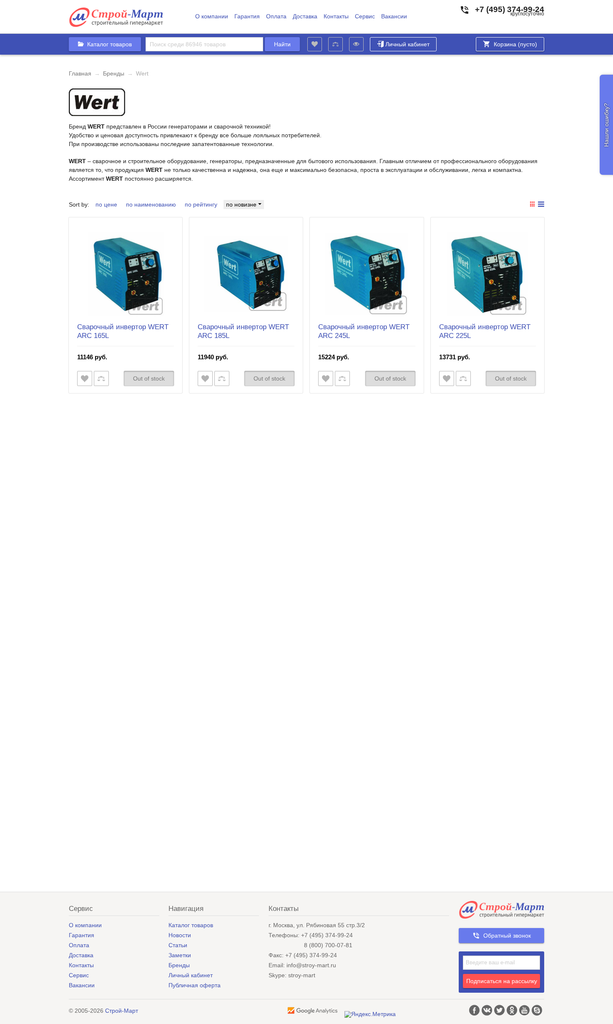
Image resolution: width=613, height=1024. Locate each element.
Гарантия (247, 16)
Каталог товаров (190, 925)
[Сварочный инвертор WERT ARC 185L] (246, 274)
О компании (211, 16)
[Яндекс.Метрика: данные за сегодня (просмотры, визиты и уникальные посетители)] (370, 1014)
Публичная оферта (194, 985)
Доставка (305, 16)
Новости (179, 935)
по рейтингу (201, 204)
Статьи (177, 945)
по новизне (242, 204)
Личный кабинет (407, 44)
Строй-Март (121, 1010)
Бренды (113, 73)
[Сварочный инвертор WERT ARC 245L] (366, 274)
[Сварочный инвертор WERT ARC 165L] (125, 274)
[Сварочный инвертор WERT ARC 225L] (487, 274)
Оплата (276, 16)
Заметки (179, 955)
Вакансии (394, 16)
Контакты (336, 16)
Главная (80, 73)
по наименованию (151, 204)
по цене (106, 204)
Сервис (365, 16)
